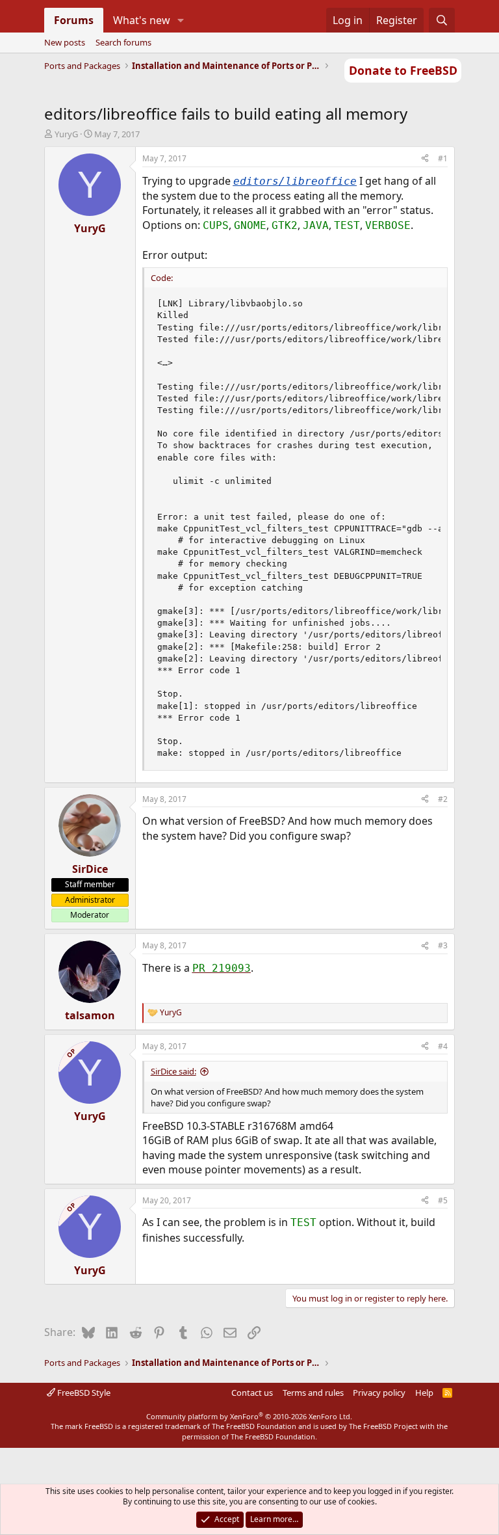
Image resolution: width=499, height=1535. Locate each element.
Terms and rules (313, 1392)
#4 (443, 1046)
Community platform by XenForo (249, 1416)
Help (424, 1392)
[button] (180, 20)
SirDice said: (173, 1071)
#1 (443, 158)
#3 (443, 945)
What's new (141, 20)
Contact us (252, 1392)
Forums (74, 20)
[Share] (424, 159)
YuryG (66, 134)
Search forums (123, 42)
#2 (443, 799)
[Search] (442, 20)
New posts (64, 42)
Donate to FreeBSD (403, 70)
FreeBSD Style (82, 1392)
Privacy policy (379, 1392)
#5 (443, 1200)
